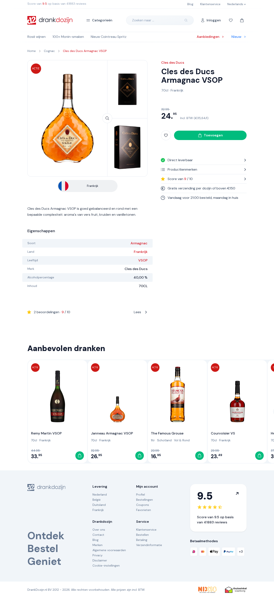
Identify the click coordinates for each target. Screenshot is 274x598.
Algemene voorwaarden (109, 550)
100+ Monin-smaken (68, 36)
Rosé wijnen (36, 36)
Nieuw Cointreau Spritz (109, 36)
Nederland (99, 494)
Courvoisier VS (223, 433)
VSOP (142, 260)
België (96, 500)
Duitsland (99, 505)
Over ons (98, 530)
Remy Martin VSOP (46, 433)
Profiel (140, 494)
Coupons (142, 505)
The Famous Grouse (167, 433)
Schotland (164, 440)
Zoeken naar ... (143, 20)
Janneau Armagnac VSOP (112, 433)
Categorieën (102, 20)
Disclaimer (99, 560)
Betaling (141, 540)
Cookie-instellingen (106, 565)
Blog (95, 540)
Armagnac (139, 243)
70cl (164, 90)
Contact (98, 535)
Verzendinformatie (149, 545)
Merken (97, 545)
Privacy (97, 555)
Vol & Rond (182, 440)
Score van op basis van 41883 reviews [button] (56, 4)
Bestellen (142, 535)
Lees (87, 312)
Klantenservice (146, 530)
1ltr (153, 440)
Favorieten (143, 510)
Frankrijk (140, 252)
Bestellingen (144, 500)
